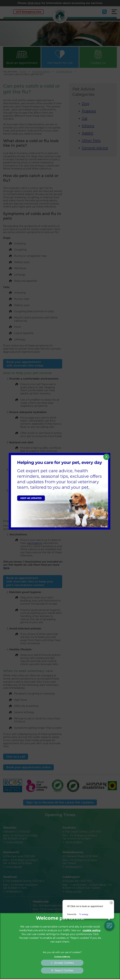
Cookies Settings (62, 956)
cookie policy (91, 930)
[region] (60, 946)
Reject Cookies (64, 970)
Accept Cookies (64, 962)
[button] (109, 925)
